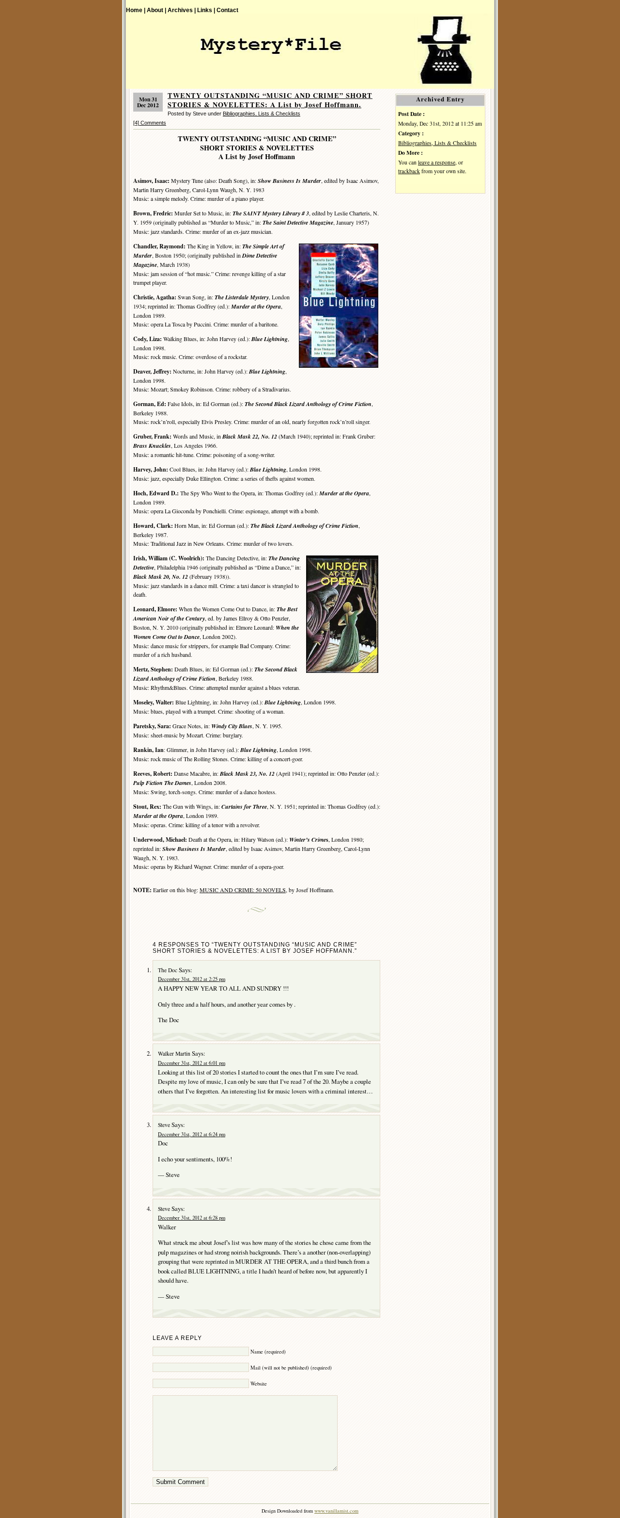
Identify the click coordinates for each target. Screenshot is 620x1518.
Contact (227, 10)
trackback (409, 171)
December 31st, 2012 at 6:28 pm (191, 1217)
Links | (206, 10)
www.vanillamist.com (336, 1510)
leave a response (436, 162)
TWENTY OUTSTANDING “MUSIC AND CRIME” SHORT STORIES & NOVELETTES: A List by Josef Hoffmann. (270, 100)
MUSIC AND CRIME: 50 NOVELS (243, 890)
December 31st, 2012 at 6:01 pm (191, 1063)
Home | (135, 10)
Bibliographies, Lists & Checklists (261, 113)
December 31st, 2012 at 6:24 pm (191, 1134)
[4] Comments (149, 123)
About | (156, 10)
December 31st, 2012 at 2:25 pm (191, 979)
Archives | (182, 10)
